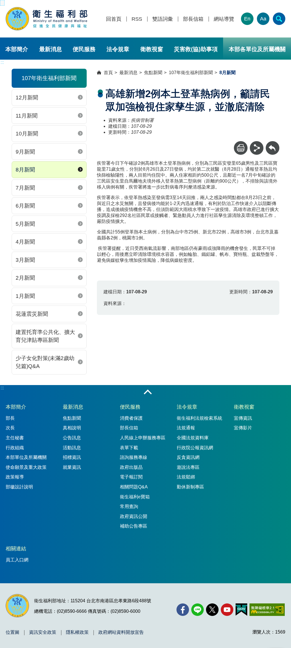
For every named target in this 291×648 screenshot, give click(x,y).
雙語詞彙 (162, 19)
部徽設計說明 (19, 486)
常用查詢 (129, 506)
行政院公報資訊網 (195, 447)
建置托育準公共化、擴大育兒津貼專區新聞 (45, 336)
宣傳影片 (243, 427)
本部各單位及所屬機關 (257, 49)
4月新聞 (25, 242)
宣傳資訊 (243, 418)
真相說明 (72, 427)
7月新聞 (25, 188)
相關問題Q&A (134, 486)
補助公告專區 (133, 526)
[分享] (256, 148)
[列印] (241, 148)
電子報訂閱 (131, 476)
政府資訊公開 (133, 516)
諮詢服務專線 (133, 457)
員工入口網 (17, 559)
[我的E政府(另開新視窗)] (241, 609)
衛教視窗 (151, 49)
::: (2, 2)
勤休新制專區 (190, 486)
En (247, 19)
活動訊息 (72, 447)
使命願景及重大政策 (26, 467)
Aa (263, 19)
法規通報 (186, 427)
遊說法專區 (188, 467)
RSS (137, 19)
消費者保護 (131, 418)
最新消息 (50, 49)
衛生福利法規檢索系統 (199, 418)
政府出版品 (131, 467)
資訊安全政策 (42, 632)
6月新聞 (25, 206)
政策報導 (15, 476)
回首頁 (113, 19)
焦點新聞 (153, 72)
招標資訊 (72, 457)
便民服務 (84, 49)
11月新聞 (27, 116)
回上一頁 (272, 143)
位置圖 (12, 632)
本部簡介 (16, 49)
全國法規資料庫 (193, 437)
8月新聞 (25, 170)
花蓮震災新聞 (32, 314)
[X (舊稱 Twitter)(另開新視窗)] (212, 609)
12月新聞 (27, 98)
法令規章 (118, 49)
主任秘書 (15, 437)
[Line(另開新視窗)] (197, 609)
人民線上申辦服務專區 (142, 437)
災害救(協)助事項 (196, 49)
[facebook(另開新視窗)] (182, 609)
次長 (10, 427)
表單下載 (129, 447)
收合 (147, 392)
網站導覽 (224, 19)
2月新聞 (25, 278)
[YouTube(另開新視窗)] (227, 609)
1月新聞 (25, 296)
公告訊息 (72, 437)
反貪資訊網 (188, 457)
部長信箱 (193, 19)
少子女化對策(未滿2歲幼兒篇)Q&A (45, 362)
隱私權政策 (77, 632)
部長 (10, 418)
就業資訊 (72, 467)
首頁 (108, 72)
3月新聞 (25, 260)
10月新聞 (27, 134)
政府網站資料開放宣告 (121, 632)
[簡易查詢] (279, 18)
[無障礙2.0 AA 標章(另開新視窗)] (267, 609)
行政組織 (15, 447)
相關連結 (16, 548)
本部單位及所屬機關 (26, 457)
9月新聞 (25, 152)
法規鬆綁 (186, 476)
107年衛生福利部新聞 (191, 72)
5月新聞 (25, 224)
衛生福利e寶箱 (135, 496)
